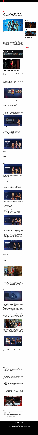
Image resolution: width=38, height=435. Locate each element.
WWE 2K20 (4, 410)
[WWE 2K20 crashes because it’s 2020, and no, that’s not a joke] (30, 25)
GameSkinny (11, 427)
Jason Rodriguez (6, 17)
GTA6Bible (30, 427)
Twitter (19, 422)
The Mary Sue (18, 427)
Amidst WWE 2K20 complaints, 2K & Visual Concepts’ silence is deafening (29, 46)
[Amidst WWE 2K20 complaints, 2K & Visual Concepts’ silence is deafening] (30, 42)
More (13, 1)
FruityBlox (25, 427)
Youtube (22, 422)
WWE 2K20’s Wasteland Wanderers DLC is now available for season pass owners (30, 37)
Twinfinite (13, 426)
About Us (13, 0)
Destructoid (29, 426)
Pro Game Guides (9, 426)
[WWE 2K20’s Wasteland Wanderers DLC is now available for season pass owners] (30, 33)
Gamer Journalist (8, 427)
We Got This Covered (25, 426)
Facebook (17, 422)
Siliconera (22, 426)
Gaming (3, 11)
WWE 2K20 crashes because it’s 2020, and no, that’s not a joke (30, 29)
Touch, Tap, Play (21, 427)
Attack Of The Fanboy (18, 426)
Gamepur (15, 426)
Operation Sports (15, 427)
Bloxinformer (27, 427)
